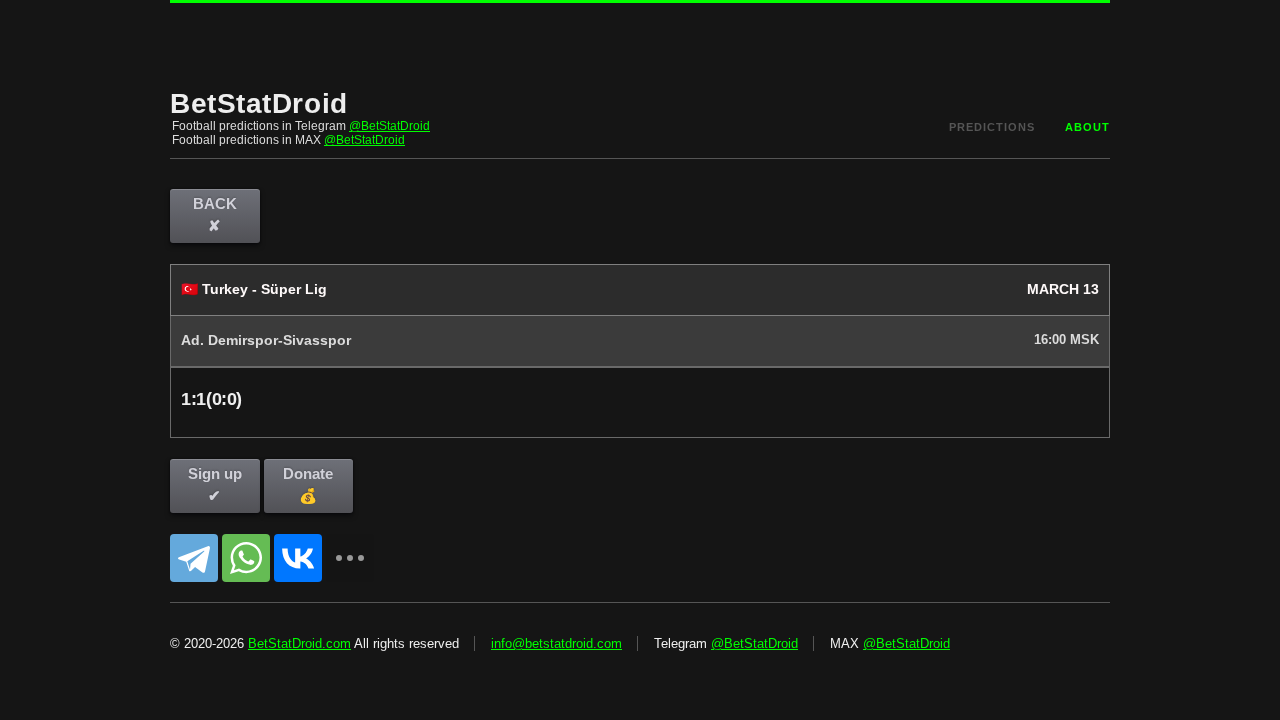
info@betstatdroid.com (556, 643)
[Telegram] (194, 558)
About (1087, 127)
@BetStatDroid (389, 126)
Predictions (992, 127)
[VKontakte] (298, 558)
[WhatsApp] (246, 558)
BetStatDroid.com (299, 643)
